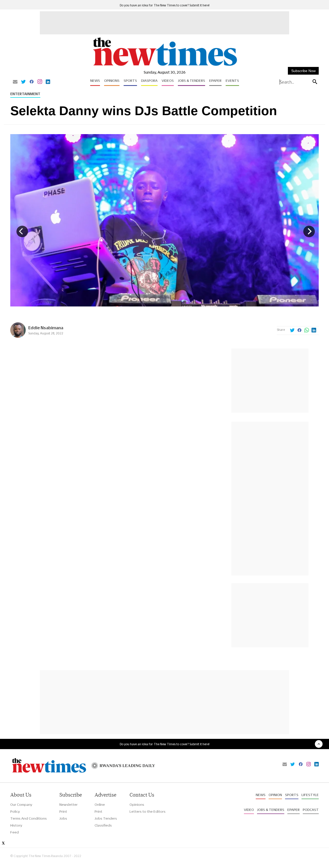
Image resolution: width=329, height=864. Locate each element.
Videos (168, 80)
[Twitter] (23, 82)
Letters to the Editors (148, 811)
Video (249, 810)
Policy (15, 811)
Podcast (311, 810)
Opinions (112, 80)
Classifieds (103, 825)
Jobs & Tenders (191, 80)
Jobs (63, 818)
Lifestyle (310, 795)
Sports (130, 80)
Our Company (21, 804)
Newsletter (68, 804)
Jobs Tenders (106, 818)
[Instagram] (40, 82)
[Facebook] (31, 82)
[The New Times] (164, 66)
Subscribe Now (303, 71)
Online (100, 804)
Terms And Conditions (28, 818)
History (16, 825)
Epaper (215, 80)
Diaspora (149, 80)
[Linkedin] (48, 82)
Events (232, 80)
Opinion (275, 795)
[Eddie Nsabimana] (18, 336)
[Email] (15, 82)
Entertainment (25, 94)
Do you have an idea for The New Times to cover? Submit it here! (164, 5)
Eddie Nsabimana (45, 327)
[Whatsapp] (306, 330)
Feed (14, 832)
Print (63, 811)
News (95, 80)
